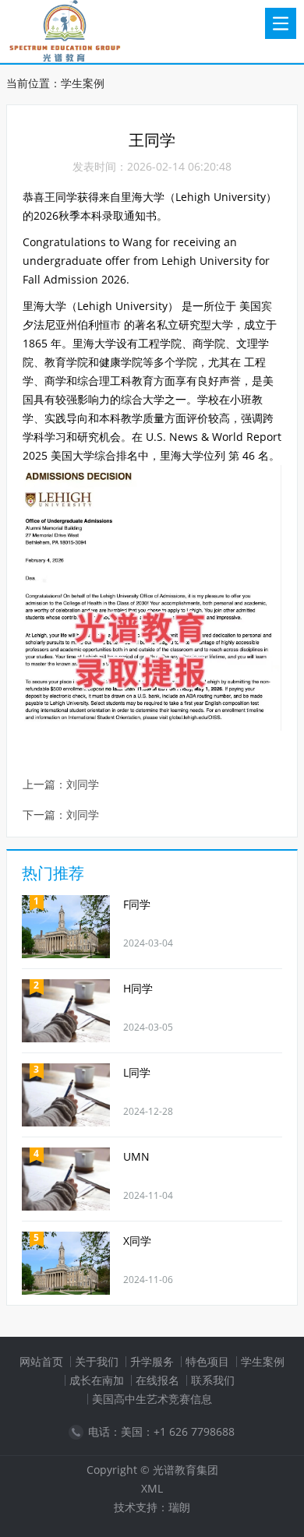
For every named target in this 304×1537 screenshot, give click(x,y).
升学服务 (152, 1361)
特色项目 (207, 1361)
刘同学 (82, 785)
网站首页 (41, 1361)
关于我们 (96, 1361)
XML (152, 1488)
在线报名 (157, 1380)
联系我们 (213, 1380)
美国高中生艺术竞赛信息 (152, 1398)
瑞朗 (179, 1507)
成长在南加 (96, 1380)
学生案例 (82, 83)
